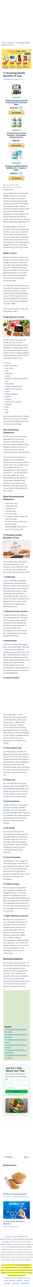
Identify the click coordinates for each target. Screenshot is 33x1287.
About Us (26, 1280)
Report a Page (25, 1283)
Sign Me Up (16, 1091)
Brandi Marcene (9, 189)
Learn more (12, 1280)
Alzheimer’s (13, 673)
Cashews (8, 389)
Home (4, 43)
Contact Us (19, 1280)
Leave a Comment (7, 1196)
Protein (6, 805)
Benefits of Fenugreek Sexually (14, 1194)
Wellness (11, 43)
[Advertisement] (16, 24)
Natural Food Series (10, 1236)
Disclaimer (7, 1283)
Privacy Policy (16, 1283)
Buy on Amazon (16, 112)
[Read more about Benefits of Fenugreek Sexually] (16, 1180)
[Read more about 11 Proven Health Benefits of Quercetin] (16, 1210)
